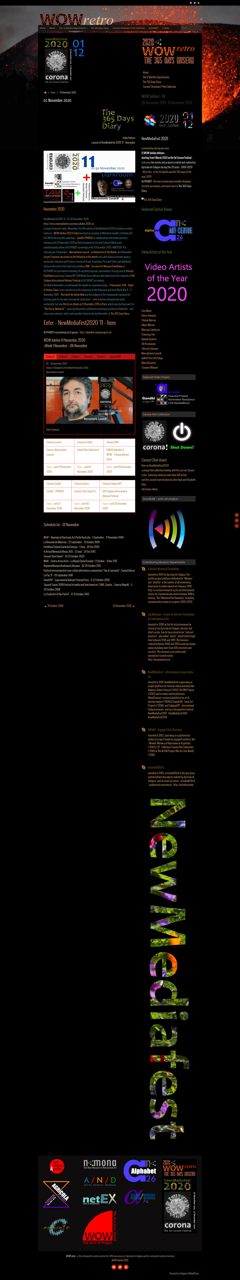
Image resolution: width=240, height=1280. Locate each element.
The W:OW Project (166, 751)
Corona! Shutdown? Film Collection (159, 86)
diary (53, 92)
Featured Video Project (156, 377)
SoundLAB (177, 701)
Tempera (183, 1273)
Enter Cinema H (52, 429)
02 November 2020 (122, 606)
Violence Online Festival (159, 690)
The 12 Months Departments (156, 77)
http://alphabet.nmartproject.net (96, 332)
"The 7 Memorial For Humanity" (170, 598)
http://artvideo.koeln (183, 784)
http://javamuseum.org (159, 659)
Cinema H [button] (50, 356)
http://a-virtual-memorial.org (162, 590)
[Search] (200, 28)
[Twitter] (195, 3)
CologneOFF (174, 705)
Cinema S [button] (101, 356)
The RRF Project (186, 690)
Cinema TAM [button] (115, 356)
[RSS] (199, 3)
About (146, 72)
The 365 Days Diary (152, 82)
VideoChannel (154, 697)
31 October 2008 (55, 606)
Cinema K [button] (88, 356)
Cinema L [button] (76, 356)
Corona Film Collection (156, 414)
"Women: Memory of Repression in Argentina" (169, 743)
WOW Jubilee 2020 (119, 1260)
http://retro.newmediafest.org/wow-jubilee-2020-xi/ (69, 223)
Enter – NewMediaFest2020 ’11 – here (80, 323)
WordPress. (194, 1273)
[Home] (45, 92)
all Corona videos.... (151, 489)
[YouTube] (191, 3)
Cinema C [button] (63, 356)
